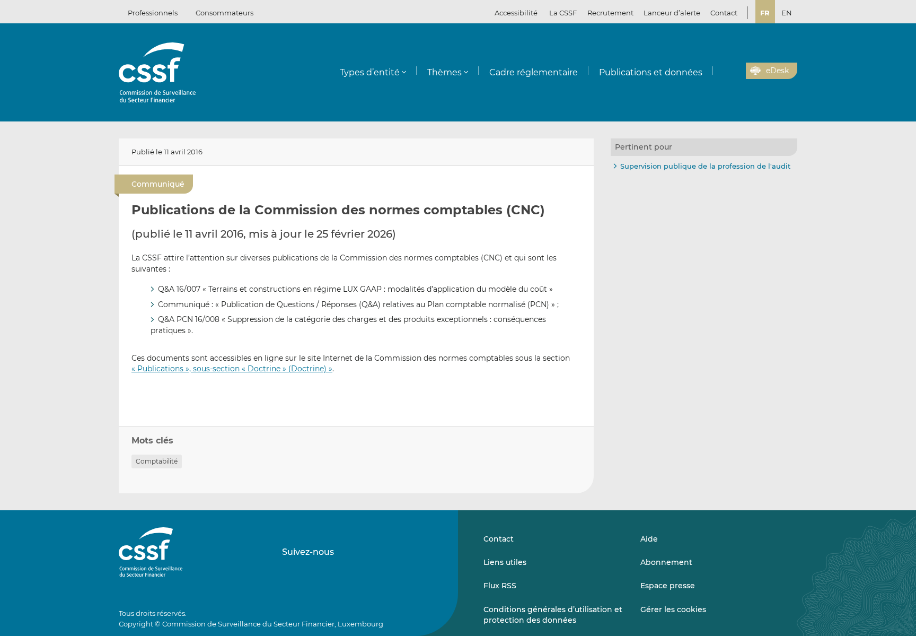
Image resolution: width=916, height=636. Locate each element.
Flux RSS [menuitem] (499, 585)
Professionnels (153, 12)
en (786, 12)
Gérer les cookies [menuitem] (673, 609)
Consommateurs (224, 12)
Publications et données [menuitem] (650, 72)
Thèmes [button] (444, 72)
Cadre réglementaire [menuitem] (533, 72)
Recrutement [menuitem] (610, 12)
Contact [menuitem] (723, 12)
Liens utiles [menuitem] (504, 562)
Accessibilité (516, 12)
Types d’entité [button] (370, 72)
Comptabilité (157, 461)
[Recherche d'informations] (721, 71)
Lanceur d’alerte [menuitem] (672, 12)
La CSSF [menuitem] (563, 12)
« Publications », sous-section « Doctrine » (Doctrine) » (231, 368)
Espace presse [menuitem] (667, 585)
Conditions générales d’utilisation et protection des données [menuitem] (552, 615)
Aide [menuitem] (649, 539)
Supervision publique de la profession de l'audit (705, 166)
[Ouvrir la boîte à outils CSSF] (734, 71)
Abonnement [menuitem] (666, 562)
